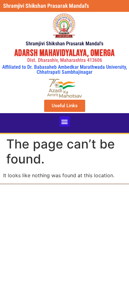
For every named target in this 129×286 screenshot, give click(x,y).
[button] (64, 121)
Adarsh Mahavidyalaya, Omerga (64, 53)
